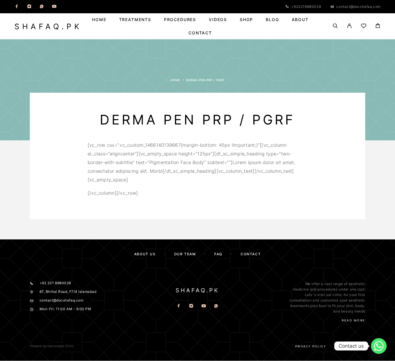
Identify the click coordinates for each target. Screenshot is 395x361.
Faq (361, 346)
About (300, 19)
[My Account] (349, 26)
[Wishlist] (364, 26)
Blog (272, 19)
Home (99, 19)
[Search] (335, 26)
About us (145, 254)
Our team (185, 254)
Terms (342, 346)
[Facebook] (16, 6)
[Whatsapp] (41, 6)
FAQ (218, 254)
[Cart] (378, 26)
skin (349, 306)
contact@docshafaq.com (358, 6)
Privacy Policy (310, 346)
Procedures (180, 19)
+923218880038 (306, 6)
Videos (218, 19)
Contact (200, 33)
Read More (353, 320)
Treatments (135, 19)
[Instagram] (29, 6)
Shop (246, 19)
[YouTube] (54, 6)
